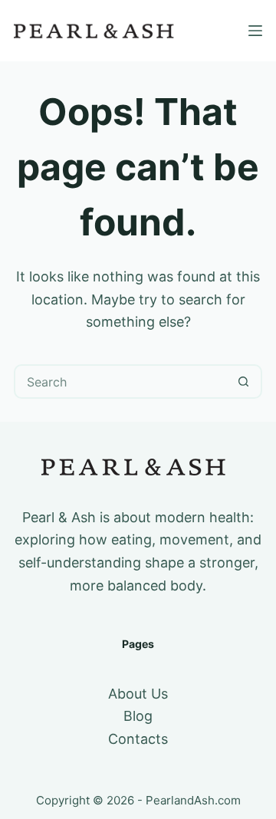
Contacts (138, 739)
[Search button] (243, 381)
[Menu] (255, 31)
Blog (138, 716)
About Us (138, 694)
